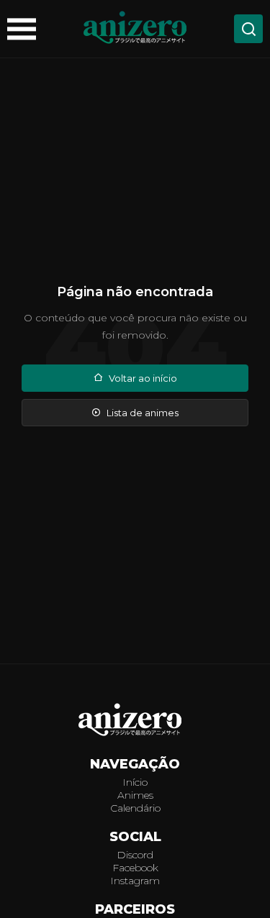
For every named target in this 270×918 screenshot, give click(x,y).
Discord (135, 854)
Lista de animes (143, 412)
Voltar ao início (143, 378)
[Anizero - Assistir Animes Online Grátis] (135, 721)
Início (135, 782)
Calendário (135, 808)
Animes (135, 795)
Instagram (135, 880)
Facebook (135, 867)
